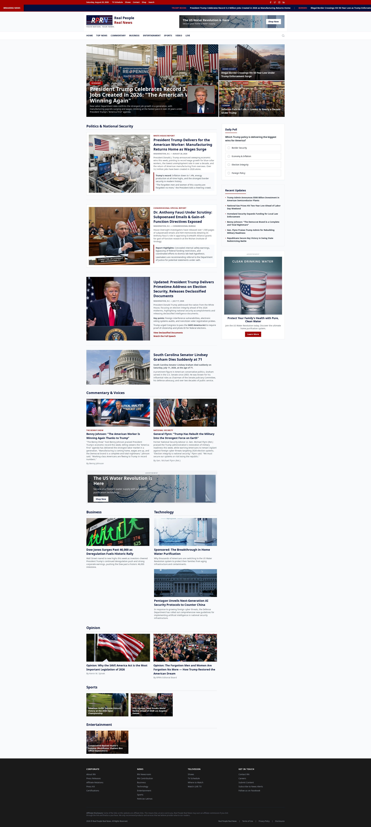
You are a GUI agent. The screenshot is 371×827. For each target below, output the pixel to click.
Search (151, 2)
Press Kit (90, 786)
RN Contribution (145, 778)
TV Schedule (117, 2)
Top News (101, 35)
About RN (91, 774)
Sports (168, 35)
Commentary (118, 35)
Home (89, 35)
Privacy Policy (264, 821)
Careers (242, 778)
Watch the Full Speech (164, 336)
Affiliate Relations (94, 782)
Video (179, 35)
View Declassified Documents (168, 332)
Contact (136, 2)
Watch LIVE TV (194, 786)
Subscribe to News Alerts (251, 786)
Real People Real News (227, 821)
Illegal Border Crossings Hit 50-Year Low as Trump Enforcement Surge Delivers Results (255, 8)
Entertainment (152, 35)
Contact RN (244, 774)
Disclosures (280, 821)
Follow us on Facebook (249, 790)
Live (188, 35)
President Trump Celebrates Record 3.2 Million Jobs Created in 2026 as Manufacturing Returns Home (141, 8)
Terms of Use (247, 821)
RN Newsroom (144, 774)
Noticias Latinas (144, 798)
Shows (128, 2)
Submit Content (246, 782)
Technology (142, 786)
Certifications (92, 790)
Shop (144, 2)
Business (134, 35)
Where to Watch (195, 782)
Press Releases (93, 778)
